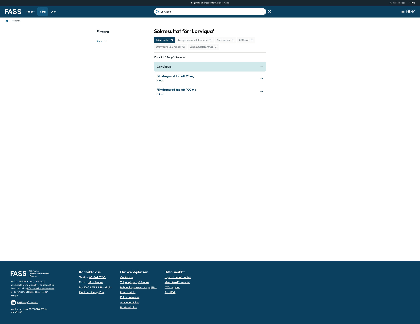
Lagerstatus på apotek (178, 277)
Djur (53, 11)
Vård (43, 11)
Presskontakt (127, 292)
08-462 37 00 (97, 277)
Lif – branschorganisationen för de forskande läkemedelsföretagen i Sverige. (32, 292)
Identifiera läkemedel (177, 282)
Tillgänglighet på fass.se (134, 282)
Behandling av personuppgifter (138, 287)
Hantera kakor (128, 307)
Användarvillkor (129, 302)
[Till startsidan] (6, 20)
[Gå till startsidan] (13, 11)
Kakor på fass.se (129, 297)
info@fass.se (95, 282)
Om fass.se (126, 277)
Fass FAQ (170, 292)
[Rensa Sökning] (263, 12)
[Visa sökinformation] (269, 11)
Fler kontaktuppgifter (91, 292)
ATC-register (172, 287)
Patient (30, 11)
